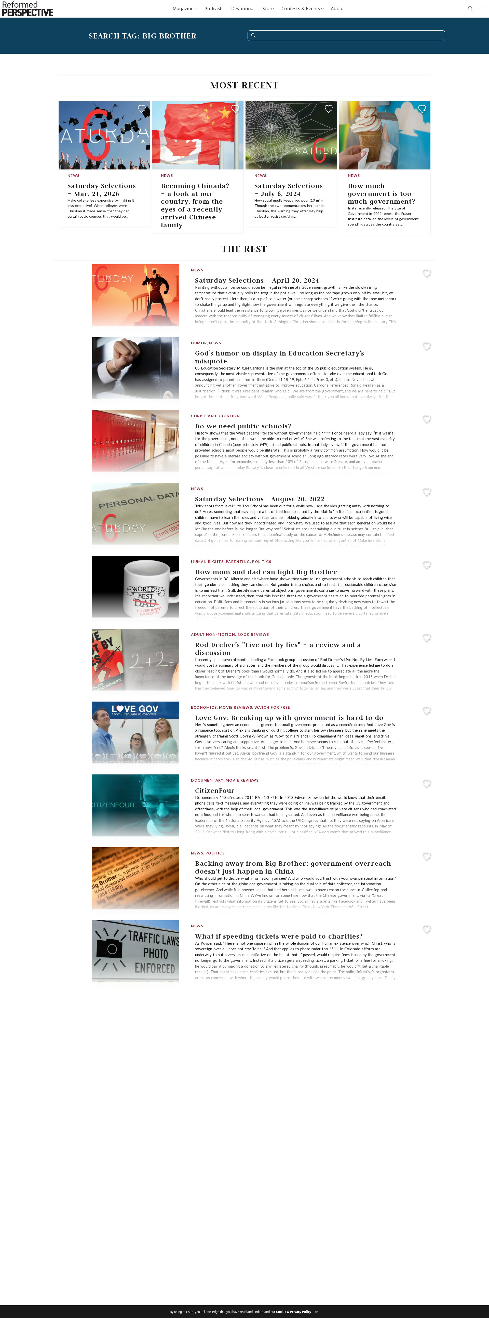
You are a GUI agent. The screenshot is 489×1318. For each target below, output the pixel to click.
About (337, 8)
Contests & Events (300, 8)
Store (268, 8)
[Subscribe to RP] (141, 109)
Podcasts (214, 8)
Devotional (243, 8)
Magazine (183, 8)
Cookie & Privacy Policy (293, 1312)
